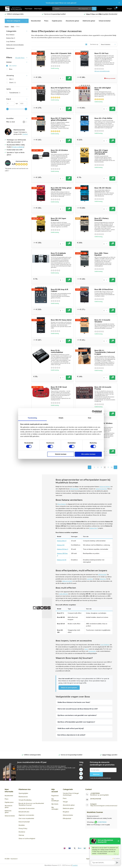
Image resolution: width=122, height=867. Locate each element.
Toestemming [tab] (32, 418)
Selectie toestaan (60, 454)
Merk (12, 26)
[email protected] (95, 798)
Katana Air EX (61, 560)
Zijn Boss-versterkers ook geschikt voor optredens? (77, 715)
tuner (86, 649)
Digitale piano (57, 21)
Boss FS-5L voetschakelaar (57, 351)
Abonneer (96, 774)
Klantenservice (23, 796)
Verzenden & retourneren (27, 808)
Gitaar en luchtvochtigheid (27, 838)
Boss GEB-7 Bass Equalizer (101, 254)
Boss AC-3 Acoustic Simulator (102, 321)
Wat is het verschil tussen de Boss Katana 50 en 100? (77, 709)
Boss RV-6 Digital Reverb (61, 88)
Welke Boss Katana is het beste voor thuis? (73, 702)
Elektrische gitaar (89, 21)
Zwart (12, 82)
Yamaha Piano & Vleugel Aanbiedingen (71, 794)
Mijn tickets (54, 804)
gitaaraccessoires (101, 489)
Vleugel (65, 802)
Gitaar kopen (38, 8)
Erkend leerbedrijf (24, 822)
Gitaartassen (10, 48)
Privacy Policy (23, 828)
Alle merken (13, 66)
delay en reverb (67, 581)
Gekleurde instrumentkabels (15, 45)
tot (16, 103)
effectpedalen (74, 489)
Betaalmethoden (24, 812)
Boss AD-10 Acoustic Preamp (103, 388)
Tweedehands (14, 93)
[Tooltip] (22, 142)
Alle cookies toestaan (88, 454)
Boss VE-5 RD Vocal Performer (59, 388)
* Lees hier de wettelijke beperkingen (100, 778)
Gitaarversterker (105, 21)
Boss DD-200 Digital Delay (103, 89)
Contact (25, 134)
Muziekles (22, 825)
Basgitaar (66, 812)
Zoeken (94, 9)
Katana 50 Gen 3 (62, 549)
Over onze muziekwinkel (26, 818)
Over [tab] (89, 418)
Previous (89, 467)
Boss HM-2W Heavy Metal (61, 320)
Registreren (55, 795)
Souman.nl (14, 859)
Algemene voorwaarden (26, 815)
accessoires (92, 651)
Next (115, 467)
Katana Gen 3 (93, 528)
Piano (46, 21)
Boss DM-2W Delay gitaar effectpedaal (61, 189)
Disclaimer (22, 832)
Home (7, 26)
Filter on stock (10, 122)
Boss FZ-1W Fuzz (101, 53)
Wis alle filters (19, 58)
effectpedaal (102, 574)
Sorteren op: (94, 44)
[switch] (50, 446)
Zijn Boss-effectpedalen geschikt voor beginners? (76, 722)
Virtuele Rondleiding (25, 800)
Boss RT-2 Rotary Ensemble (102, 219)
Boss (10, 69)
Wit (11, 79)
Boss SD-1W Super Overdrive (58, 219)
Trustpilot (74, 865)
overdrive (90, 579)
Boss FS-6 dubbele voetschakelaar (58, 254)
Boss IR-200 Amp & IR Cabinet (59, 290)
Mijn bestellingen (55, 800)
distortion (103, 579)
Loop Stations (104, 644)
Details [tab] (61, 418)
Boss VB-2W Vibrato (103, 188)
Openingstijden (23, 793)
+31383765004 (95, 793)
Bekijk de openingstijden (69, 687)
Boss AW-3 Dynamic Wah (61, 53)
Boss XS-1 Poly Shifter (103, 118)
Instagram (81, 773)
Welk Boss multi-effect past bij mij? (70, 728)
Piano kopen (28, 8)
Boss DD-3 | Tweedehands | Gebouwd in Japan (105, 352)
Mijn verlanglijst (54, 808)
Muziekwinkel (36, 21)
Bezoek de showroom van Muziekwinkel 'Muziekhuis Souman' (31, 804)
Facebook (81, 769)
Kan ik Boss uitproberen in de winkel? (71, 735)
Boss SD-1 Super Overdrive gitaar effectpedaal (101, 152)
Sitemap (21, 835)
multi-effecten (63, 594)
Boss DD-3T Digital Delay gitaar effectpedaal (61, 119)
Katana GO (60, 545)
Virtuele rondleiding (18, 147)
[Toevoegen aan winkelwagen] (69, 78)
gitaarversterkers (105, 486)
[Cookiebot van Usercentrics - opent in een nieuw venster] (93, 411)
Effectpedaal (67, 818)
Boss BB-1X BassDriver (104, 289)
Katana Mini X (61, 541)
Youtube (81, 777)
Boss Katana (62, 504)
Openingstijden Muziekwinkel (108, 14)
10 (111, 467)
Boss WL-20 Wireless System (59, 151)
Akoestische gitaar (72, 21)
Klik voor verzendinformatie (102, 71)
